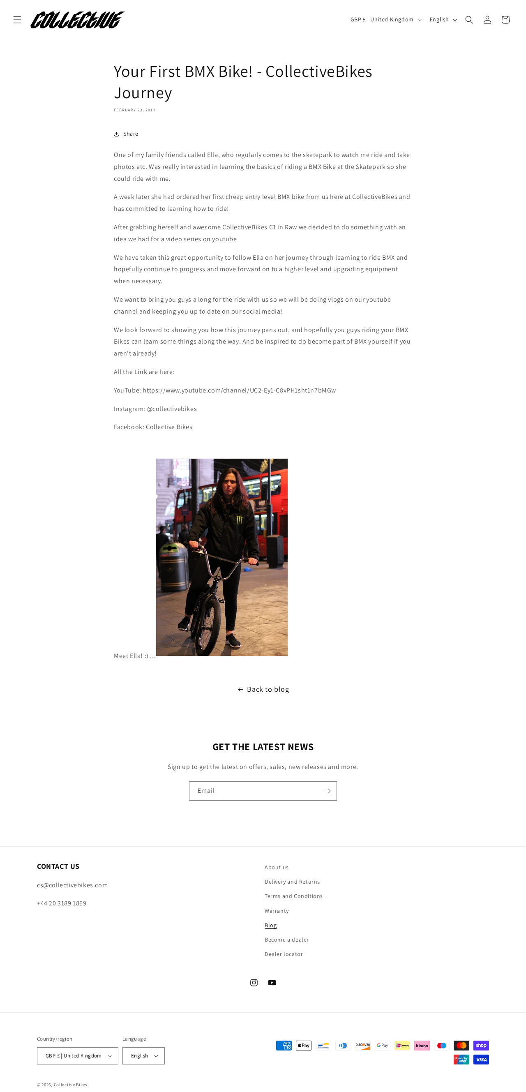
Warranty (277, 910)
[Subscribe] (327, 791)
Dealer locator (284, 954)
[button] (17, 20)
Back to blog (268, 689)
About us (277, 867)
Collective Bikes (71, 1084)
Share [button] (130, 133)
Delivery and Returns (292, 881)
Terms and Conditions (294, 896)
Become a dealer (287, 939)
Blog (271, 925)
